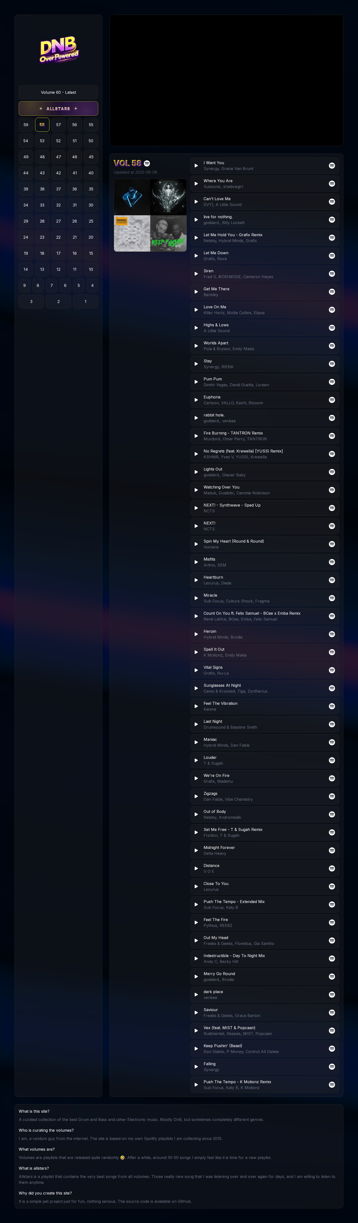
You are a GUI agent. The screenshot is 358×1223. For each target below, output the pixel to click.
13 (42, 269)
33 (42, 205)
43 (42, 172)
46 (74, 156)
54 (25, 140)
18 (42, 253)
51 (75, 140)
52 (58, 140)
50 (91, 140)
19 (26, 253)
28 (42, 221)
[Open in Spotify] (332, 1085)
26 (74, 221)
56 (74, 124)
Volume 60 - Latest (58, 92)
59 (26, 124)
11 (74, 269)
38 (42, 189)
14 (26, 269)
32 (58, 205)
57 (58, 124)
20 (91, 237)
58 (42, 124)
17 (59, 253)
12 (58, 269)
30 (91, 205)
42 (58, 172)
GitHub (184, 1201)
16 (75, 253)
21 (75, 237)
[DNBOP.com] (58, 52)
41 (75, 172)
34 (25, 205)
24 (25, 237)
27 (58, 221)
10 (91, 269)
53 (42, 140)
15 (91, 253)
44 (25, 172)
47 (58, 156)
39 (26, 189)
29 (26, 221)
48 (42, 156)
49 (25, 156)
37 (58, 189)
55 (91, 124)
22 (58, 237)
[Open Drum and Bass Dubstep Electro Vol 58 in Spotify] (147, 163)
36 (74, 189)
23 (42, 237)
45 (91, 156)
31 (75, 205)
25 (91, 221)
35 (91, 189)
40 (91, 172)
